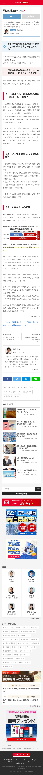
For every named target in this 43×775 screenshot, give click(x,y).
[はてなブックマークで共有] (26, 379)
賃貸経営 (31, 16)
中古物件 (32, 647)
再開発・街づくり (10, 662)
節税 (18, 396)
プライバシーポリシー (30, 759)
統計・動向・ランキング (23, 651)
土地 (15, 647)
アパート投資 (10, 387)
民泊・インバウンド (21, 655)
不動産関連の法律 (29, 631)
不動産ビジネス (26, 392)
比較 (23, 647)
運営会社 (10, 761)
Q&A (9, 746)
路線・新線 (8, 666)
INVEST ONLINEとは (10, 759)
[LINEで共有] (36, 379)
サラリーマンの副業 (26, 387)
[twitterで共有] (17, 379)
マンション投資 (11, 392)
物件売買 (15, 631)
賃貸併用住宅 (9, 658)
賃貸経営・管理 (10, 635)
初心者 (35, 639)
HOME (3, 746)
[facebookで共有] (7, 379)
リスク (35, 628)
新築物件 (8, 655)
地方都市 (8, 651)
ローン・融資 (24, 643)
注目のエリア (25, 662)
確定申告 (25, 639)
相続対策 (9, 396)
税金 (12, 16)
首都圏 (7, 647)
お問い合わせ (20, 763)
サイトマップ (30, 761)
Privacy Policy (31, 766)
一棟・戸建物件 (10, 643)
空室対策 (21, 658)
